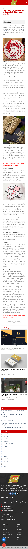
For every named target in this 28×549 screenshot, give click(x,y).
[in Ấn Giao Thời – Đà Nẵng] (14, 2)
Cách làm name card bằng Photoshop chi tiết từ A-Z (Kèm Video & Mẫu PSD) (13, 419)
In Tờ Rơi (4, 446)
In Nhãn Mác (5, 459)
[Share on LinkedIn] (20, 322)
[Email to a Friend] (15, 322)
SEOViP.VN (23, 547)
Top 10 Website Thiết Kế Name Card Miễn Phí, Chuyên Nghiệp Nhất (12, 415)
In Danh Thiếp (5, 451)
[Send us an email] (17, 493)
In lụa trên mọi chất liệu (8, 444)
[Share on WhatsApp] (8, 322)
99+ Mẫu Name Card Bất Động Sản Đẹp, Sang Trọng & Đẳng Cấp (13, 424)
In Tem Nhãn (5, 433)
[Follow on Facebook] (10, 493)
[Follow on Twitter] (15, 493)
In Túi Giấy (5, 461)
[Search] (26, 2)
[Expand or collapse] (24, 22)
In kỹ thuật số (5, 441)
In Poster (4, 464)
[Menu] (2, 2)
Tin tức (4, 8)
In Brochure (5, 454)
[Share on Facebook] (10, 322)
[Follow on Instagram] (13, 493)
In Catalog (4, 449)
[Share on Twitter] (13, 322)
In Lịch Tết (4, 438)
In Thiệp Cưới (5, 436)
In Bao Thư (5, 456)
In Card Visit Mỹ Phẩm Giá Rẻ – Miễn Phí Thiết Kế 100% (13, 411)
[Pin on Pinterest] (17, 322)
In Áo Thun (5, 466)
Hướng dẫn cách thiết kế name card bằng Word (12, 427)
